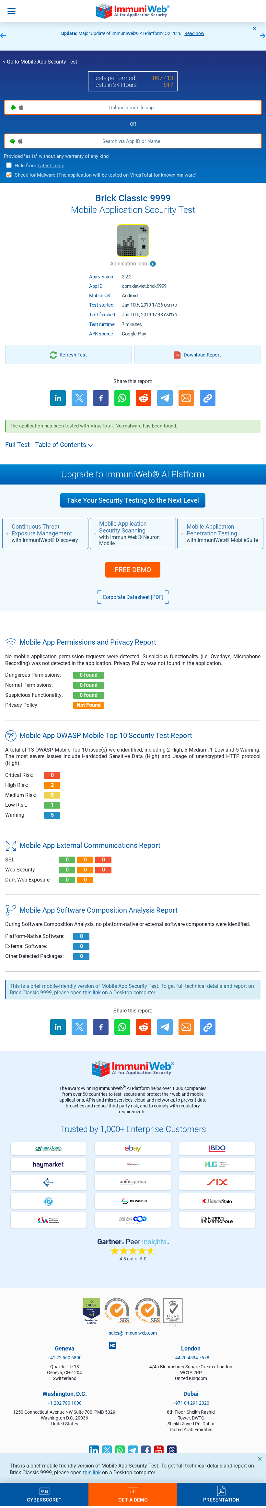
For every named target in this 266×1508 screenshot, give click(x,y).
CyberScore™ (44, 1499)
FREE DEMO (133, 570)
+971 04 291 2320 (191, 1403)
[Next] (263, 36)
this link (92, 1472)
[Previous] (3, 36)
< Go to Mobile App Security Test (40, 62)
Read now (12, 33)
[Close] (254, 28)
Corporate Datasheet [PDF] (133, 597)
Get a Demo (133, 1499)
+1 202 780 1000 (65, 1403)
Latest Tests (51, 166)
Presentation (221, 1499)
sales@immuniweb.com (133, 1333)
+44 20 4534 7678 (191, 1357)
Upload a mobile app (131, 108)
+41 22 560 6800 (65, 1357)
